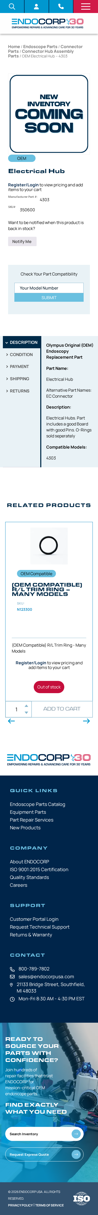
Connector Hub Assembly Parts (41, 53)
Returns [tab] (19, 391)
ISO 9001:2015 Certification (39, 869)
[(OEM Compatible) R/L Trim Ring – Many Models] (49, 611)
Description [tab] (23, 342)
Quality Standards (29, 877)
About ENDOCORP (29, 861)
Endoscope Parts (40, 46)
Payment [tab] (19, 366)
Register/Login (23, 185)
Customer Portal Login (34, 919)
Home (14, 46)
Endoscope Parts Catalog (37, 804)
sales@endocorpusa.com (46, 976)
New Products (25, 827)
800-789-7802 (34, 969)
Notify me (22, 241)
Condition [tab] (21, 354)
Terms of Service (49, 1205)
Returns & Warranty (31, 934)
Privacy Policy (20, 1205)
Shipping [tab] (19, 379)
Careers (18, 885)
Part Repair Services (31, 820)
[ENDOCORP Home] (47, 23)
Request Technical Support (40, 927)
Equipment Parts (28, 812)
